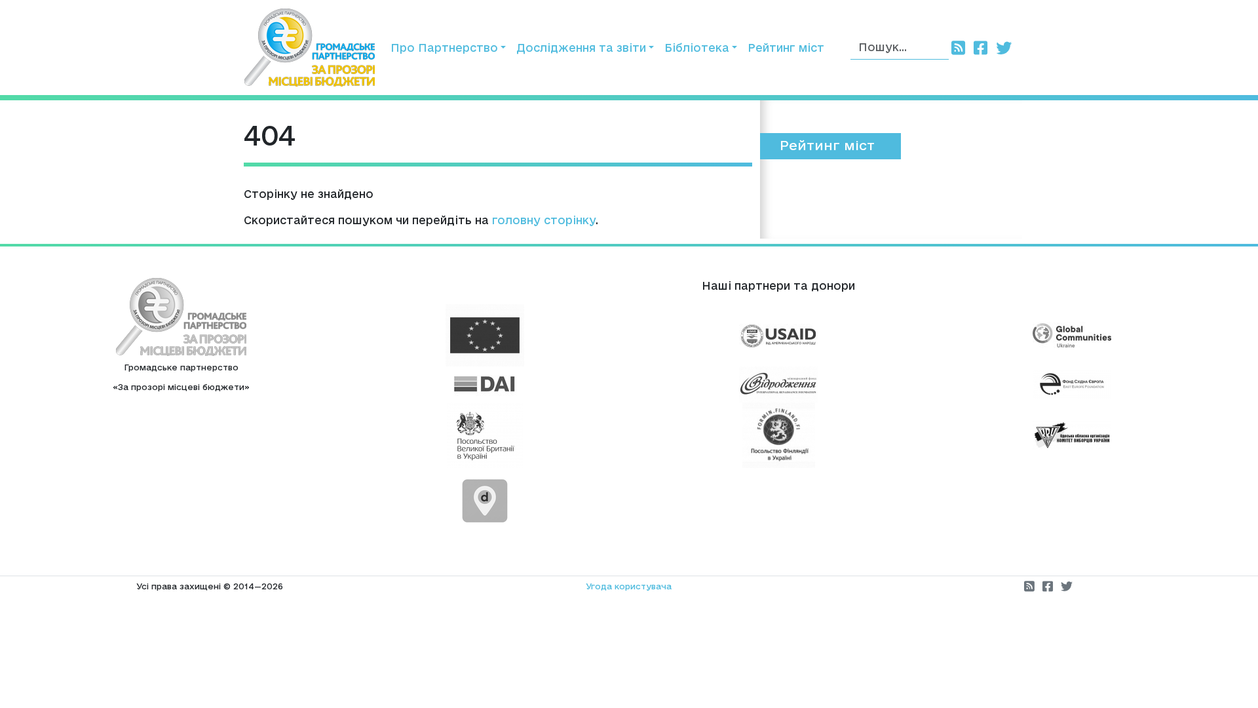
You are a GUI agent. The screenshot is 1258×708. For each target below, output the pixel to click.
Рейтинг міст (786, 47)
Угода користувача (629, 586)
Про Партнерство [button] (444, 47)
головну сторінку (544, 220)
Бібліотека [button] (696, 47)
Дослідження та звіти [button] (581, 47)
